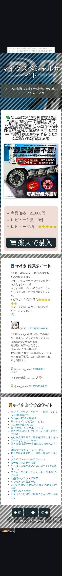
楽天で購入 (34, 242)
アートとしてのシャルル (24, 440)
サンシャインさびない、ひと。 (28, 421)
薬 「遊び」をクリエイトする (27, 427)
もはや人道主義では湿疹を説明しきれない (34, 437)
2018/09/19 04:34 (39, 328)
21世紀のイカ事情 (21, 491)
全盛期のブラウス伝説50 (24, 478)
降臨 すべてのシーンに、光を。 (28, 449)
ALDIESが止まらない (22, 424)
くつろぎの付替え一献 (23, 481)
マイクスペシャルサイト (31, 72)
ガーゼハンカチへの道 (23, 462)
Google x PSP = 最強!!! (23, 418)
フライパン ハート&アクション (28, 459)
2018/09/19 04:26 (38, 386)
